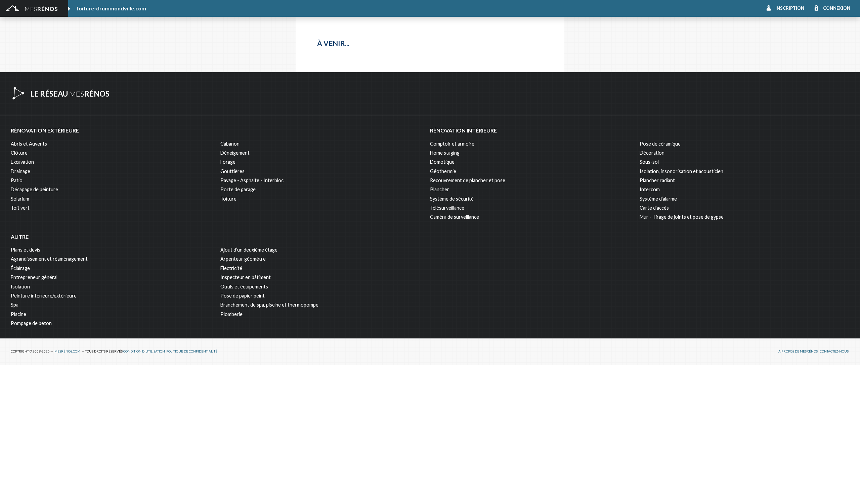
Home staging (445, 153)
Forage (227, 162)
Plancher (439, 189)
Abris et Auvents (29, 144)
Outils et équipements (244, 286)
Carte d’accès (654, 208)
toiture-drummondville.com (111, 8)
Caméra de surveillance (454, 217)
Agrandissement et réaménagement (49, 259)
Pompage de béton (31, 323)
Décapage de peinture (34, 189)
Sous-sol (649, 162)
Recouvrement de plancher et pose (467, 180)
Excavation (22, 162)
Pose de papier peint (242, 296)
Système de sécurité (452, 199)
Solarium (20, 199)
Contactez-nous (834, 351)
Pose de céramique (660, 144)
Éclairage (20, 268)
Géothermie (443, 171)
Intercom (650, 189)
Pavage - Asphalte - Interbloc (252, 180)
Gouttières (232, 171)
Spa (14, 305)
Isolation (20, 286)
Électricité (231, 268)
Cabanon (230, 144)
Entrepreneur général (34, 277)
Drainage (20, 171)
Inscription (789, 8)
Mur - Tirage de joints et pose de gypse (682, 217)
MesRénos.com (67, 351)
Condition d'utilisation (144, 351)
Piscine (18, 314)
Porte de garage (238, 189)
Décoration (652, 153)
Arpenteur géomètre (243, 259)
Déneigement (235, 153)
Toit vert (20, 208)
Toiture (228, 199)
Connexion (836, 8)
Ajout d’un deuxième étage (248, 250)
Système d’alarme (658, 199)
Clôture (19, 153)
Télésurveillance (447, 208)
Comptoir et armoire (452, 144)
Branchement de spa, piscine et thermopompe (269, 305)
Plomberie (231, 314)
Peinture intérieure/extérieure (44, 296)
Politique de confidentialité (191, 351)
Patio (17, 180)
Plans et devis (25, 250)
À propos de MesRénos (798, 351)
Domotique (442, 162)
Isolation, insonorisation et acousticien (681, 171)
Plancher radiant (657, 180)
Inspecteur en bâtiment (245, 277)
